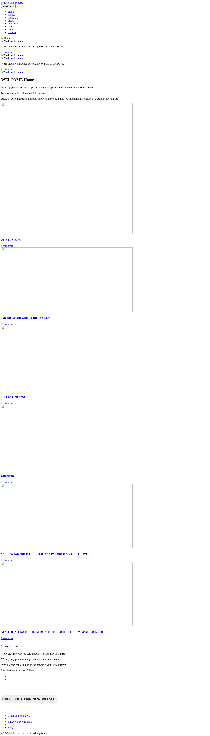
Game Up (13, 17)
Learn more (7, 52)
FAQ (10, 727)
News (11, 20)
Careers (12, 29)
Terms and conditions (19, 715)
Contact (12, 32)
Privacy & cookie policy (20, 721)
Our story (13, 23)
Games (11, 14)
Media (11, 26)
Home (11, 11)
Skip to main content (12, 2)
